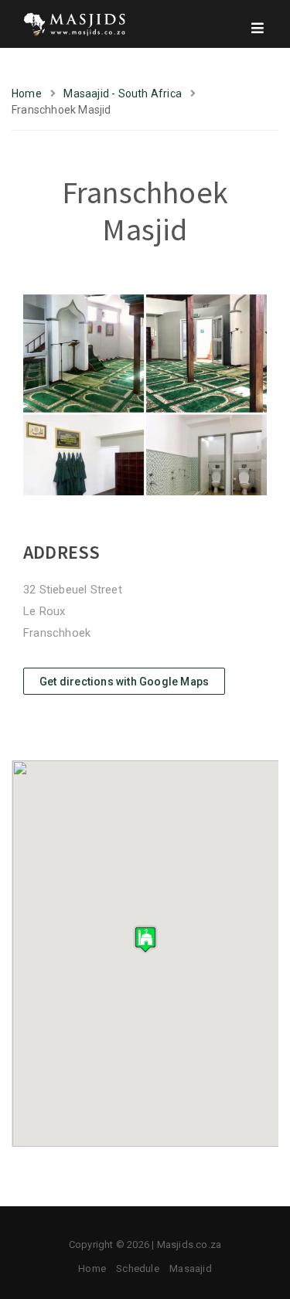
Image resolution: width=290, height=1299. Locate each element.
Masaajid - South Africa (122, 93)
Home (27, 93)
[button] (145, 939)
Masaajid (190, 1268)
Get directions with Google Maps (124, 681)
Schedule (137, 1268)
